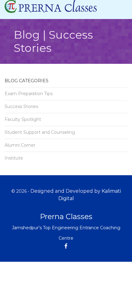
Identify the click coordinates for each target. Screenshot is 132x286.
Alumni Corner (20, 145)
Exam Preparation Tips (28, 93)
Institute (14, 158)
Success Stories (21, 106)
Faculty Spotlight (23, 119)
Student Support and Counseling (40, 132)
